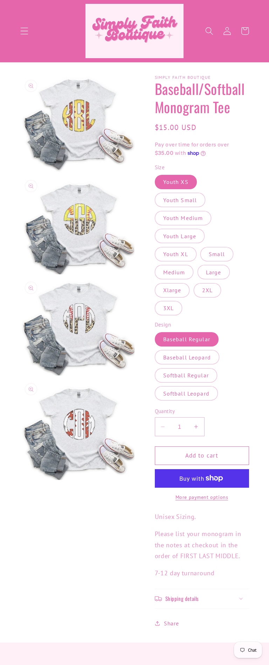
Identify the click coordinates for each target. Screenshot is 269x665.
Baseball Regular (186, 339)
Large (213, 272)
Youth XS (175, 181)
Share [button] (171, 623)
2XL (207, 290)
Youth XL (175, 254)
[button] (24, 31)
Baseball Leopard (187, 357)
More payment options (201, 497)
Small (217, 254)
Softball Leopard (186, 393)
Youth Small (180, 200)
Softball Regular (186, 375)
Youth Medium (183, 217)
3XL (168, 307)
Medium (174, 272)
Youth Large (179, 236)
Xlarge (172, 290)
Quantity (165, 411)
